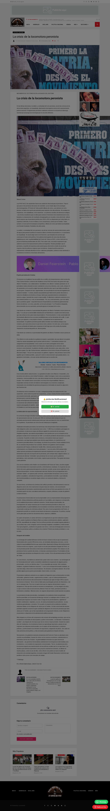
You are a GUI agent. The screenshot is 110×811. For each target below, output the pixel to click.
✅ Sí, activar (55, 406)
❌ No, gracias (55, 411)
